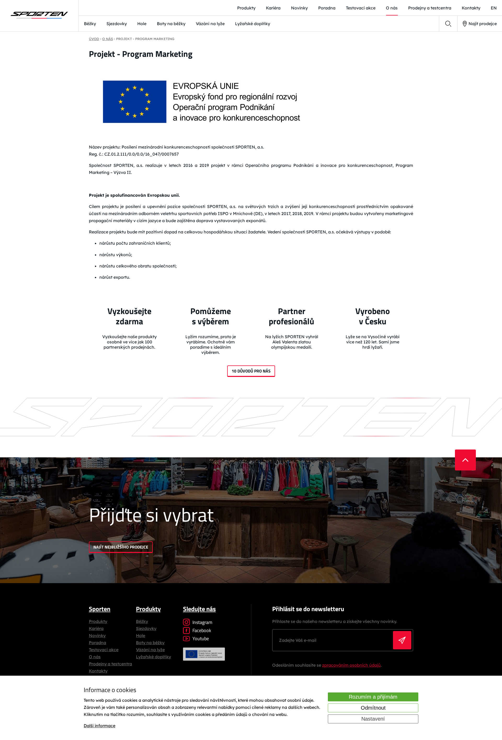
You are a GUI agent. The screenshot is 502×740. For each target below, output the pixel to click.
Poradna (326, 7)
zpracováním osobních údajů (351, 665)
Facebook (201, 630)
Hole (141, 23)
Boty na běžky (171, 23)
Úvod (94, 39)
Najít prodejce (483, 23)
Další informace (99, 725)
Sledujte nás (199, 608)
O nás (392, 7)
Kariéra (273, 7)
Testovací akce (360, 7)
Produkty (246, 7)
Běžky (90, 23)
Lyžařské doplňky (252, 23)
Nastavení (373, 719)
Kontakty (471, 7)
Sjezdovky (116, 23)
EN (494, 7)
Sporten (99, 608)
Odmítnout (373, 708)
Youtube (200, 638)
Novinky (299, 7)
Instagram (202, 622)
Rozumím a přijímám (373, 697)
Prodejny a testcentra (429, 7)
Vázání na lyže (210, 23)
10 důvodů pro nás (251, 371)
